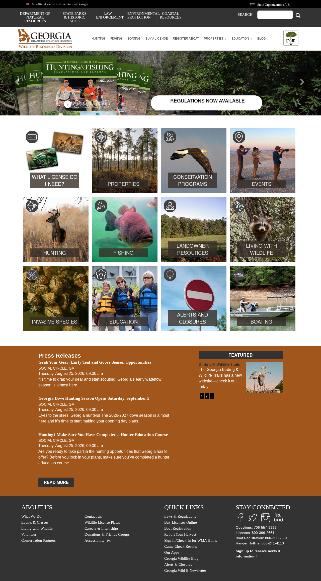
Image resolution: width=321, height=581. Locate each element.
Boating (133, 38)
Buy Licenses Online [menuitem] (180, 522)
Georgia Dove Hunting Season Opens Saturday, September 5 (93, 398)
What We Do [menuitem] (31, 516)
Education (240, 38)
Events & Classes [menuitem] (34, 522)
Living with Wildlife (261, 249)
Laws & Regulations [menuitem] (180, 516)
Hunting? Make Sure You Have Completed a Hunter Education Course (103, 434)
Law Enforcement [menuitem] (110, 15)
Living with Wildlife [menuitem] (37, 528)
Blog (261, 38)
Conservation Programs (192, 180)
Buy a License (156, 38)
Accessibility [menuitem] (95, 540)
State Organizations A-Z (273, 5)
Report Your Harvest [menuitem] (180, 534)
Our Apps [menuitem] (171, 552)
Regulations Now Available (207, 100)
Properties (214, 38)
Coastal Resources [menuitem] (170, 15)
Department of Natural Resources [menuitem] (35, 17)
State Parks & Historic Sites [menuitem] (74, 17)
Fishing (116, 38)
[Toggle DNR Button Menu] (290, 38)
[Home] (47, 39)
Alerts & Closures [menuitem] (178, 564)
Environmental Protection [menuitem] (141, 15)
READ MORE (56, 482)
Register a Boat (186, 38)
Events (261, 183)
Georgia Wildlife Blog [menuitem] (181, 558)
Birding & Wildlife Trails (219, 364)
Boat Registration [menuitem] (177, 528)
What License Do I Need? (54, 180)
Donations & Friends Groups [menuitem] (107, 534)
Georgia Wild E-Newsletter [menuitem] (185, 570)
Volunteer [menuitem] (28, 534)
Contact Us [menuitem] (93, 516)
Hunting (98, 38)
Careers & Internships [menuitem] (102, 528)
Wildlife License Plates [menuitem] (102, 522)
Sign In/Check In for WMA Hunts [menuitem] (190, 540)
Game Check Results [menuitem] (180, 546)
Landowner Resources (193, 249)
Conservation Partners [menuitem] (38, 540)
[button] (24, 83)
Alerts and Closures (192, 318)
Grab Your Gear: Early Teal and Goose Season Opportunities (94, 362)
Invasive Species (54, 321)
